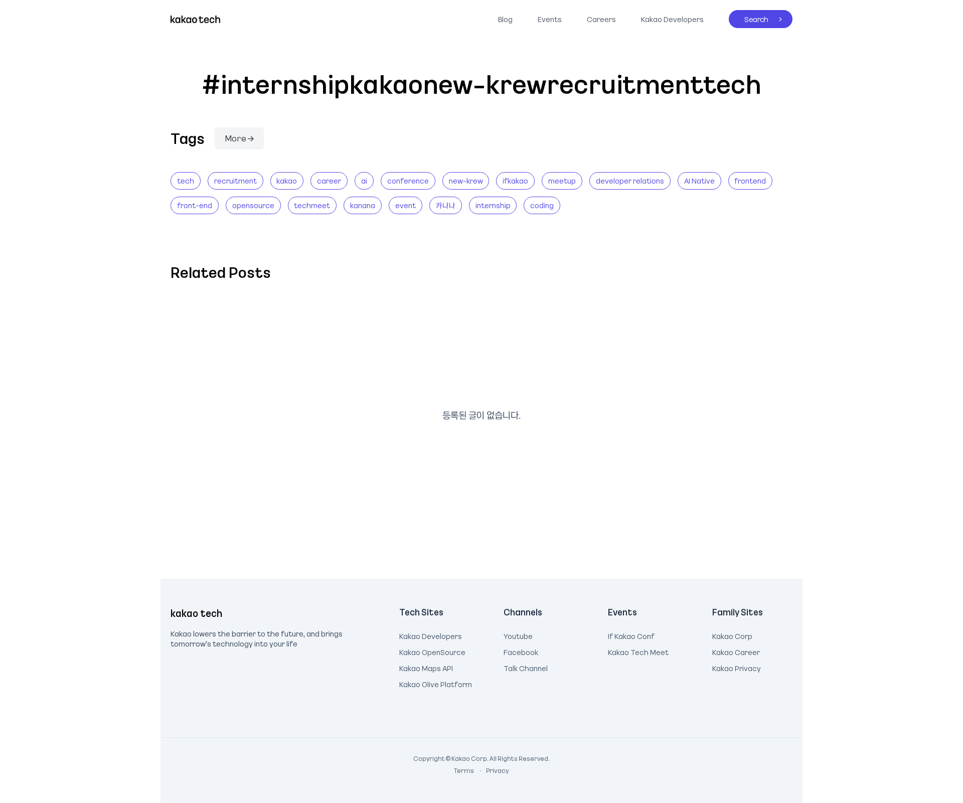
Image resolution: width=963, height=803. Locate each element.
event (405, 205)
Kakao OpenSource (432, 651)
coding (542, 205)
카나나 (445, 205)
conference (408, 181)
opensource (253, 205)
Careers (601, 19)
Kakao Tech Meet (638, 651)
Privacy (492, 770)
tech (185, 181)
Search (748, 17)
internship (493, 205)
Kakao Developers (670, 17)
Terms (464, 770)
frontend (750, 181)
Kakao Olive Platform (435, 683)
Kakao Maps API (426, 667)
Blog (505, 19)
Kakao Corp (732, 635)
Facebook (521, 651)
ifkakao (515, 181)
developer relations (630, 181)
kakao (286, 181)
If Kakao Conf (631, 635)
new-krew (466, 181)
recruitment (235, 181)
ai (364, 181)
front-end (194, 205)
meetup (562, 181)
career (329, 181)
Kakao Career (736, 651)
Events (550, 19)
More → (239, 138)
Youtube (518, 635)
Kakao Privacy (736, 667)
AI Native (699, 181)
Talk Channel (526, 667)
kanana (362, 205)
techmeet (312, 205)
